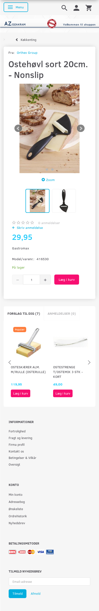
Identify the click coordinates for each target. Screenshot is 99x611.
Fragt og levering (20, 438)
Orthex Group (27, 52)
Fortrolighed (17, 431)
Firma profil (17, 444)
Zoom (50, 179)
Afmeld (35, 593)
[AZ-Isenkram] (49, 23)
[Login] (76, 7)
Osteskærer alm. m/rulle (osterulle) (28, 369)
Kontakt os (16, 451)
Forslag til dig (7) (23, 313)
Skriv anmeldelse (29, 227)
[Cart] (88, 7)
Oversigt (14, 464)
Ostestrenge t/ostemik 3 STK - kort (68, 372)
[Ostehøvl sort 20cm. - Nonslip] (49, 128)
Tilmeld (17, 593)
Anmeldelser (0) (62, 313)
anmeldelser (49, 222)
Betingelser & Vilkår (22, 458)
